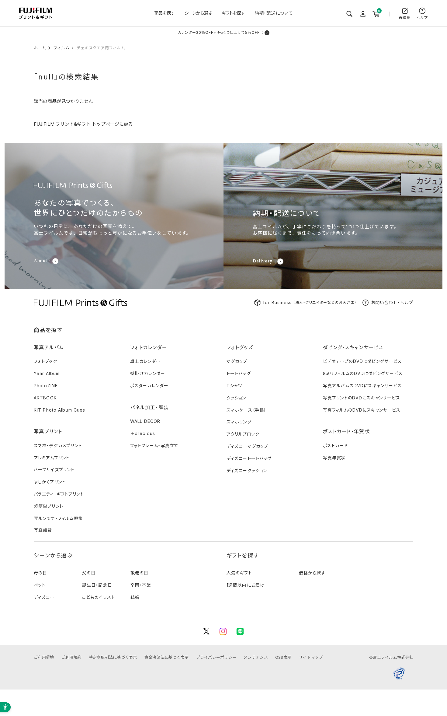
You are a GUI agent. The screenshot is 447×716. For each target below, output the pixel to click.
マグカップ (237, 361)
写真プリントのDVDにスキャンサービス (361, 397)
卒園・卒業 (140, 585)
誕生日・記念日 (97, 585)
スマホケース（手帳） (246, 409)
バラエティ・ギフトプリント (59, 494)
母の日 (40, 572)
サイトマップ (311, 657)
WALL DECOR (145, 421)
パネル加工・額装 (149, 407)
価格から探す (312, 572)
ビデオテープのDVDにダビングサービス (362, 361)
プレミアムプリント (52, 457)
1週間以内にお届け (246, 585)
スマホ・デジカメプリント (58, 445)
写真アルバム (49, 347)
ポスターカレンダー (149, 385)
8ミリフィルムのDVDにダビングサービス (363, 373)
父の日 (88, 572)
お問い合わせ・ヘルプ (392, 302)
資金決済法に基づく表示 (166, 657)
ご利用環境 (44, 657)
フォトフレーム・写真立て (154, 445)
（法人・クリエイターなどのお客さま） (309, 302)
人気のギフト (239, 572)
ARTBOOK (45, 397)
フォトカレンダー (148, 347)
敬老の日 (139, 572)
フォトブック (45, 361)
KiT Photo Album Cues (59, 409)
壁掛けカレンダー (147, 373)
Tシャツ (234, 385)
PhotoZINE (46, 385)
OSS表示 (283, 657)
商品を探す (164, 13)
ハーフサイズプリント (54, 469)
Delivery (262, 261)
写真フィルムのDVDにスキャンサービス (361, 409)
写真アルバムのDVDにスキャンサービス (362, 385)
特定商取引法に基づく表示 (113, 657)
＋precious (142, 433)
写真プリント (48, 431)
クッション (236, 397)
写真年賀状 (334, 457)
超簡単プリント (48, 506)
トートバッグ (239, 373)
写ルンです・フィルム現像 (58, 518)
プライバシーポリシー (216, 657)
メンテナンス (256, 657)
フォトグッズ (240, 347)
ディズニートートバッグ (249, 458)
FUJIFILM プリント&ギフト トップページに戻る (83, 124)
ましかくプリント (50, 481)
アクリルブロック (243, 434)
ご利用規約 (71, 657)
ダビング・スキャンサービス (353, 347)
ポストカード (335, 445)
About (40, 261)
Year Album (47, 373)
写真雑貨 (43, 530)
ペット (40, 585)
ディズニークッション (247, 470)
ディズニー (44, 597)
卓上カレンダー (145, 361)
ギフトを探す (233, 13)
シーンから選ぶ (198, 13)
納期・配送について (274, 13)
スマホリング (239, 421)
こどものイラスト (98, 597)
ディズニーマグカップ (247, 446)
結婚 (135, 597)
